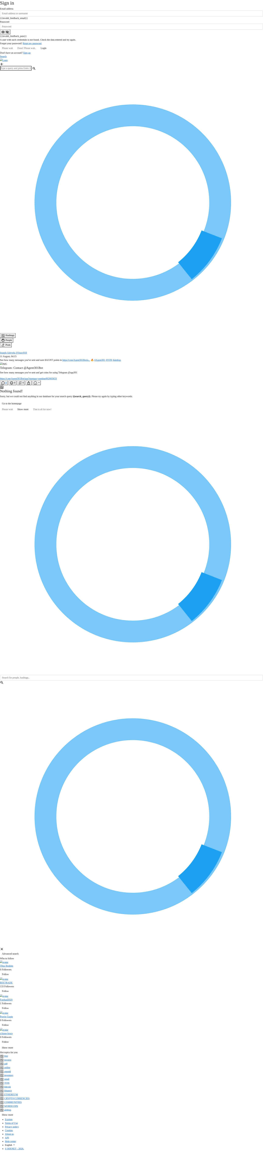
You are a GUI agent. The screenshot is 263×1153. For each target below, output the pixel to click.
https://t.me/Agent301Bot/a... (76, 360)
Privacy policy (12, 1126)
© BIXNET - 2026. (14, 1148)
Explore (8, 1119)
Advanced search (10, 953)
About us (9, 1134)
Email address (6, 8)
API (7, 1137)
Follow (5, 974)
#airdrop (117, 360)
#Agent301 (99, 360)
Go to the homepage (11, 403)
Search (3, 56)
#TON (109, 360)
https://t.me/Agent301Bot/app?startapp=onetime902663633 (28, 378)
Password (4, 22)
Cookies (9, 1130)
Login (43, 48)
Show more (22, 409)
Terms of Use (11, 1123)
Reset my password (32, 43)
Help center (10, 1141)
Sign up (27, 53)
